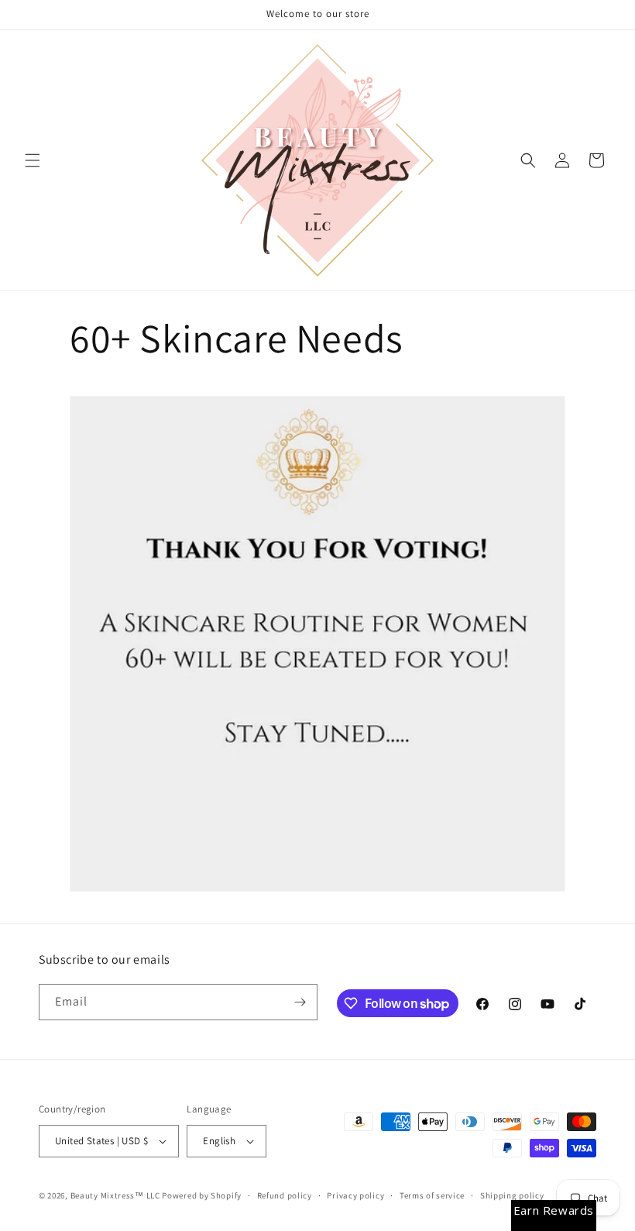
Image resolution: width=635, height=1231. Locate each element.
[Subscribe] (300, 1002)
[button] (32, 160)
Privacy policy (355, 1195)
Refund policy (284, 1195)
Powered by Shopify (202, 1195)
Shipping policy (512, 1195)
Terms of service (432, 1195)
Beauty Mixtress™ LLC (115, 1195)
